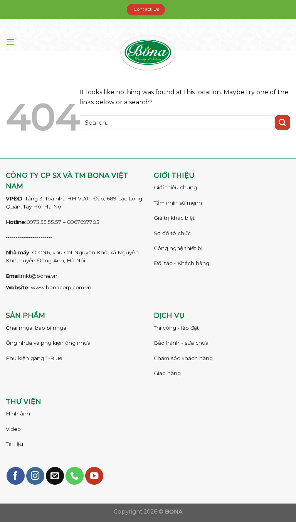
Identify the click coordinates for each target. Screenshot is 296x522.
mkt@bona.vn (39, 276)
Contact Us (146, 9)
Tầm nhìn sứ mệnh (178, 203)
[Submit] (282, 122)
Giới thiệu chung (175, 187)
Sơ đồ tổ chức (172, 233)
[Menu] (10, 41)
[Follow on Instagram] (35, 476)
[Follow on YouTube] (94, 476)
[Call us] (75, 476)
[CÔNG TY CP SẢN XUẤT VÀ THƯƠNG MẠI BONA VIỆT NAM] (148, 52)
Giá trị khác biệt (174, 218)
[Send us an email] (55, 476)
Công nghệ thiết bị (178, 248)
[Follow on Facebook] (16, 476)
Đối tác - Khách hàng (181, 263)
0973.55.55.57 (43, 222)
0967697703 (83, 222)
